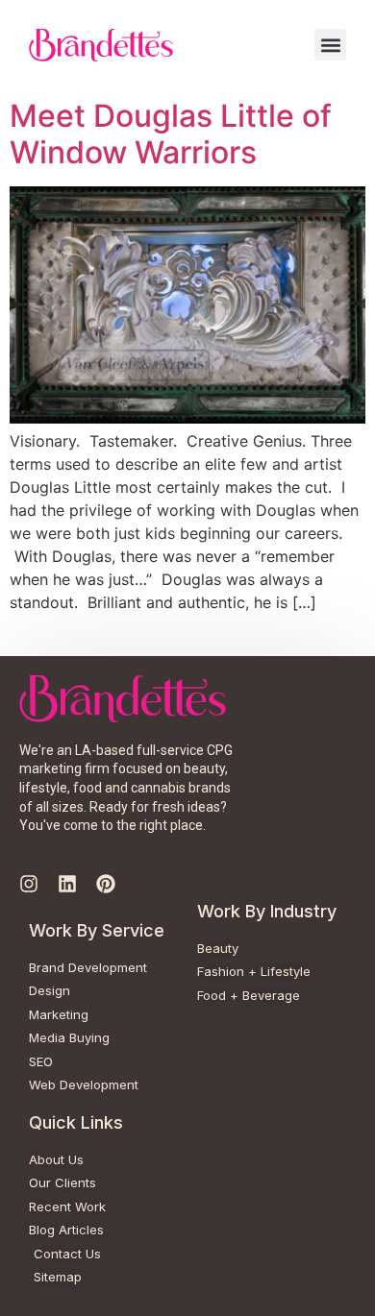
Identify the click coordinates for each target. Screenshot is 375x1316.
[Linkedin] (67, 883)
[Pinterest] (105, 883)
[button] (330, 45)
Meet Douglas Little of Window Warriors (171, 134)
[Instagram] (28, 883)
